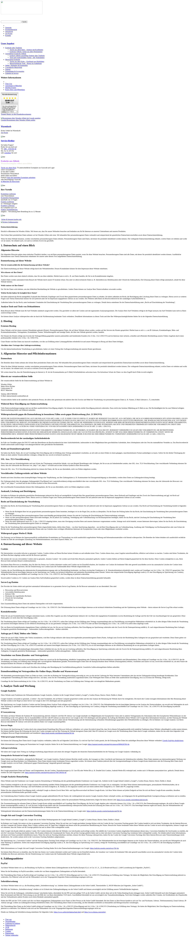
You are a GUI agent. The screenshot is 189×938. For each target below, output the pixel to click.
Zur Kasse (8, 33)
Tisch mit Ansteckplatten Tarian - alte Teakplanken (27, 58)
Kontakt (8, 35)
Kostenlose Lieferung (8, 194)
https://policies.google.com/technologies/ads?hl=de (104, 811)
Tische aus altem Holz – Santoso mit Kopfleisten (26, 50)
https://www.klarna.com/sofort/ (95, 912)
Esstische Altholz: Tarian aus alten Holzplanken (26, 52)
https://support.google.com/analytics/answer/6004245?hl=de (108, 744)
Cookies (8, 931)
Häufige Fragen (10, 88)
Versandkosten (10, 921)
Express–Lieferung (7, 202)
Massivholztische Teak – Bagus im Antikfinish (26, 63)
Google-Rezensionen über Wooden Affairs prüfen (18, 120)
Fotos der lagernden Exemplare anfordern (21, 177)
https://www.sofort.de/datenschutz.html (67, 912)
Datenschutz (9, 933)
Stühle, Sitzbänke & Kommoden (16, 65)
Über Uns (8, 84)
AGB (7, 927)
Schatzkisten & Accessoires (14, 71)
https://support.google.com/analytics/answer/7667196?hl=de (45, 772)
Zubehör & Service (11, 73)
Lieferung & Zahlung (12, 923)
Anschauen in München (13, 86)
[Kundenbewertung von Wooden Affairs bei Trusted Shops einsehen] (9, 113)
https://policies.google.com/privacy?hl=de (104, 848)
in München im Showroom (10, 181)
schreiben (7, 153)
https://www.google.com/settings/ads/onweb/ (132, 800)
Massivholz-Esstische (12, 59)
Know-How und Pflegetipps (15, 90)
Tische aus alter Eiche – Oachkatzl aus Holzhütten (27, 61)
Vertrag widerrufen (11, 935)
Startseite (8, 28)
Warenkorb (9, 31)
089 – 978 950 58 (10, 149)
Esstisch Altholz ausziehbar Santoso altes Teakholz (27, 56)
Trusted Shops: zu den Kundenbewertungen (16, 114)
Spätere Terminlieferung (9, 210)
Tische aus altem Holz (8, 168)
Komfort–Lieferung (7, 206)
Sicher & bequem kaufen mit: (11, 219)
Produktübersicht (11, 30)
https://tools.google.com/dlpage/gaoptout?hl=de (57, 733)
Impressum (9, 929)
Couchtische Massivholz (13, 67)
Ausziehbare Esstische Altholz (15, 54)
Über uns (8, 919)
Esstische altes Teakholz (13, 48)
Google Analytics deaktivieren (172, 740)
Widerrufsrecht (10, 925)
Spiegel (7, 69)
